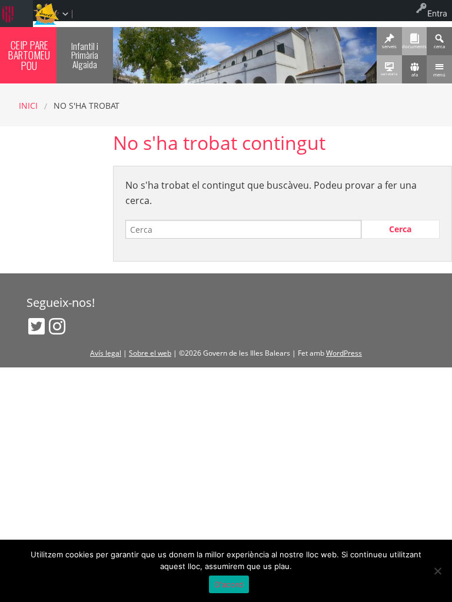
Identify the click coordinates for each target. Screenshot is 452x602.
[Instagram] (57, 326)
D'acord (229, 584)
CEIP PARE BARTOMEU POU (29, 55)
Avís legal (105, 353)
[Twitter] (36, 326)
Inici (28, 105)
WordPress (344, 353)
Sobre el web (150, 353)
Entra (437, 13)
